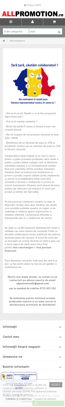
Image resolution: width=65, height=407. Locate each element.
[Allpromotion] (32, 13)
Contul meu (11, 336)
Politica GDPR (33, 5)
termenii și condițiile (18, 399)
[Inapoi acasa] (4, 41)
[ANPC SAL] (19, 376)
